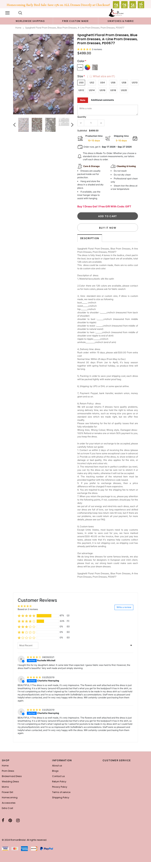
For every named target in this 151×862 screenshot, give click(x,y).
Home (18, 27)
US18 (113, 90)
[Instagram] (18, 820)
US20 (124, 90)
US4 (102, 82)
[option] (30, 20)
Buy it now (107, 227)
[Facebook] (3, 820)
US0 (81, 82)
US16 (102, 90)
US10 (135, 82)
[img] (34, 657)
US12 (81, 90)
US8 (124, 82)
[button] (84, 49)
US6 (113, 82)
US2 (92, 82)
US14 (92, 90)
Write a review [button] (124, 607)
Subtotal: (82, 130)
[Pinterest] (10, 820)
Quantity (81, 116)
